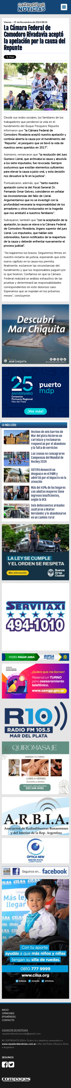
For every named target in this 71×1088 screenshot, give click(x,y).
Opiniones (8, 1013)
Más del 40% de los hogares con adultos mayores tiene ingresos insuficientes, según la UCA (48, 493)
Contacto (8, 1020)
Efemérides (9, 1016)
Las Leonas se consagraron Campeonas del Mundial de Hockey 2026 (48, 457)
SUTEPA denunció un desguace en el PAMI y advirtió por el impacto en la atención (48, 476)
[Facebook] (5, 1066)
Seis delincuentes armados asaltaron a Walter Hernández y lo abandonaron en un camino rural (48, 511)
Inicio (5, 1009)
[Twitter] (11, 1066)
